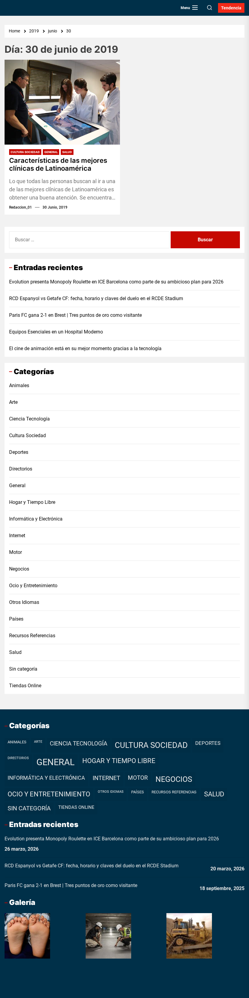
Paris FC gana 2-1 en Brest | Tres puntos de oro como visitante (75, 315)
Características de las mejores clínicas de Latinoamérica (58, 164)
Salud (67, 152)
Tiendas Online (25, 685)
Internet (17, 535)
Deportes (18, 452)
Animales (19, 385)
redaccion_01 (20, 207)
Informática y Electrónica (36, 519)
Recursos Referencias (32, 635)
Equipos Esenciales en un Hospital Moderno (56, 332)
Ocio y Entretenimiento (33, 585)
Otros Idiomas (24, 602)
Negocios (19, 569)
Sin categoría (23, 669)
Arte (13, 402)
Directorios (20, 469)
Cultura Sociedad (25, 152)
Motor (15, 552)
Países (16, 619)
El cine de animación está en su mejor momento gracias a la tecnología (85, 348)
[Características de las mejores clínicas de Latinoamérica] (62, 102)
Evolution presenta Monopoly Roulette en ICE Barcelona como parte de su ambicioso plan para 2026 (116, 282)
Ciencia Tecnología (29, 419)
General (51, 152)
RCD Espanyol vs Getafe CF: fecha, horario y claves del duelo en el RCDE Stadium (96, 298)
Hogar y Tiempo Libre (32, 502)
